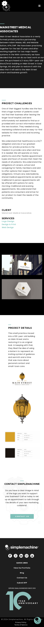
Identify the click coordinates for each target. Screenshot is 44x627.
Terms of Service (20, 625)
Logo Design (8, 221)
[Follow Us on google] (15, 556)
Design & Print (9, 224)
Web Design (8, 227)
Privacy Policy (20, 622)
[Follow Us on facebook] (10, 556)
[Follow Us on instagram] (27, 556)
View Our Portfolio (22, 568)
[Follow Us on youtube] (32, 556)
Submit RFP (22, 583)
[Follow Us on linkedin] (21, 556)
